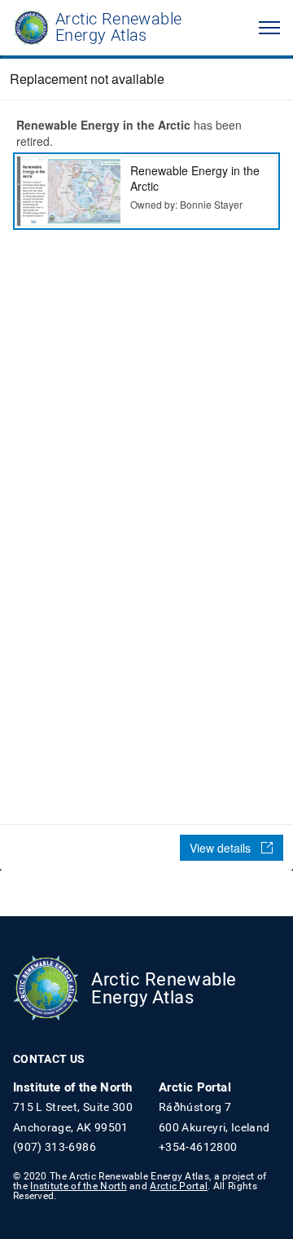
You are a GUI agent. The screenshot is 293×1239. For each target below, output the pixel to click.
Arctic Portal (179, 1185)
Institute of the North (78, 1185)
